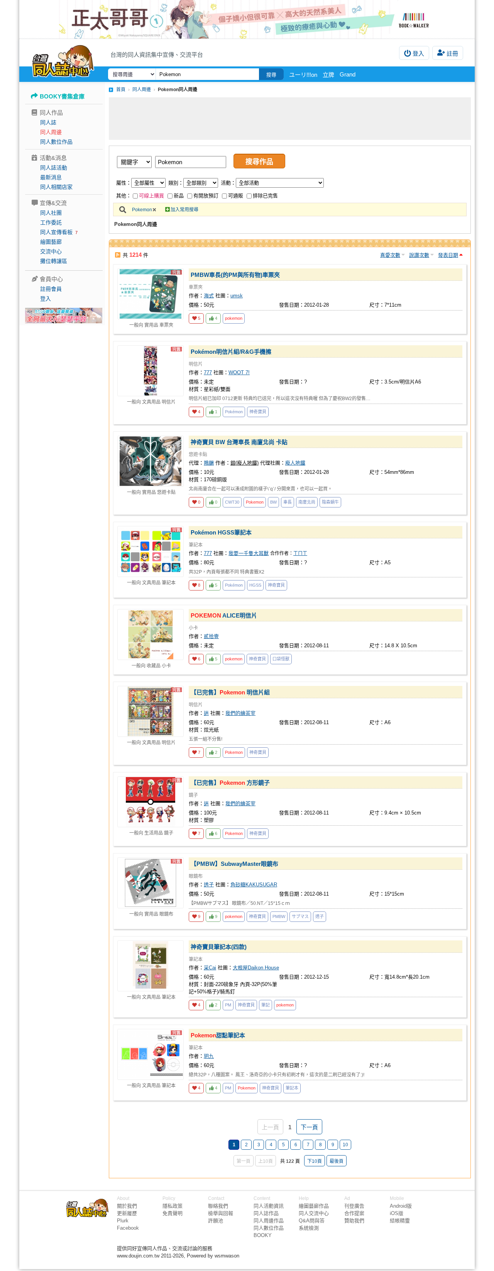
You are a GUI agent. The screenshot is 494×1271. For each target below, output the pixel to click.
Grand (347, 74)
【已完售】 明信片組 (230, 692)
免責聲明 (172, 1213)
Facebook (128, 1228)
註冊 (452, 53)
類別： (175, 183)
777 (208, 372)
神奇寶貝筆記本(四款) (219, 946)
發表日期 (448, 255)
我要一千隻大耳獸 (248, 553)
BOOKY (263, 1235)
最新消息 (51, 177)
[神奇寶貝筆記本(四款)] (150, 965)
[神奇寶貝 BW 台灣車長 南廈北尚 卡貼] (150, 461)
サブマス (300, 916)
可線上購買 (151, 196)
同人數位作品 (56, 142)
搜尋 (271, 75)
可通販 (235, 196)
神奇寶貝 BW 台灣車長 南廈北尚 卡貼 (239, 442)
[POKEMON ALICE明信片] (150, 634)
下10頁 (314, 1161)
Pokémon (234, 411)
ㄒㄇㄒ (300, 553)
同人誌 (48, 122)
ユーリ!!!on (303, 74)
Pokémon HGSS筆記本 (221, 532)
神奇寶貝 (257, 411)
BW (273, 502)
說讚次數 (419, 255)
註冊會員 (51, 289)
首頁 (120, 89)
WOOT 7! (239, 372)
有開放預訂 (205, 196)
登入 (418, 53)
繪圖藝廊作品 (314, 1206)
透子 (209, 884)
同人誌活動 (53, 168)
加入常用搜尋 (184, 209)
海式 (209, 296)
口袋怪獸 (280, 659)
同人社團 (51, 213)
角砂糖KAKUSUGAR (253, 884)
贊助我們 (354, 1220)
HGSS (255, 585)
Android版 (401, 1206)
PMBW (278, 916)
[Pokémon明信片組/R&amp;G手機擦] (150, 370)
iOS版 (396, 1213)
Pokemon (142, 209)
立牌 (328, 74)
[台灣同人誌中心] (63, 59)
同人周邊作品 (269, 1220)
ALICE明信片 (224, 615)
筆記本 (292, 1088)
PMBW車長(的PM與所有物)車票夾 (235, 275)
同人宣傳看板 (56, 232)
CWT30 (232, 502)
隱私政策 (172, 1206)
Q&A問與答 (312, 1220)
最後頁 (336, 1161)
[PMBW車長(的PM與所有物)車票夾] (150, 293)
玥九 (209, 1056)
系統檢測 (309, 1228)
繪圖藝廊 (51, 242)
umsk (236, 296)
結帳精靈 (400, 1220)
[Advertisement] (289, 118)
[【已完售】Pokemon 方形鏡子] (150, 801)
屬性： (123, 183)
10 (345, 1144)
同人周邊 (51, 132)
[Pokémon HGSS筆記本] (150, 551)
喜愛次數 (390, 255)
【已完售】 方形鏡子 (230, 782)
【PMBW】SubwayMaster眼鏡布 (234, 863)
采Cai (210, 968)
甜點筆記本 (218, 1035)
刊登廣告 (354, 1206)
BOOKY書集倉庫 (62, 96)
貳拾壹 (211, 636)
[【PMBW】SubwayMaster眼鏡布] (150, 882)
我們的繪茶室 (240, 713)
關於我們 (127, 1206)
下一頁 (309, 1127)
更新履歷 (127, 1213)
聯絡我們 (218, 1206)
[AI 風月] (63, 318)
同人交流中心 (314, 1213)
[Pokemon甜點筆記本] (150, 1054)
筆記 (265, 1005)
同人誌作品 (266, 1213)
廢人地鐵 (295, 463)
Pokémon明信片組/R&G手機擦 (231, 351)
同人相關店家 (56, 187)
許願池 (215, 1220)
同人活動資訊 (269, 1206)
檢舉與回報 (220, 1213)
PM (228, 1005)
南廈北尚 (306, 502)
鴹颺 (209, 463)
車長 (287, 502)
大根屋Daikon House (256, 968)
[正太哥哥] (247, 19)
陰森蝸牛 (330, 502)
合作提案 (354, 1213)
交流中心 (51, 251)
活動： (228, 183)
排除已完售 (265, 196)
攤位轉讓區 (53, 261)
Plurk (123, 1220)
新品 (179, 196)
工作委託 (51, 222)
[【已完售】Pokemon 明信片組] (150, 711)
